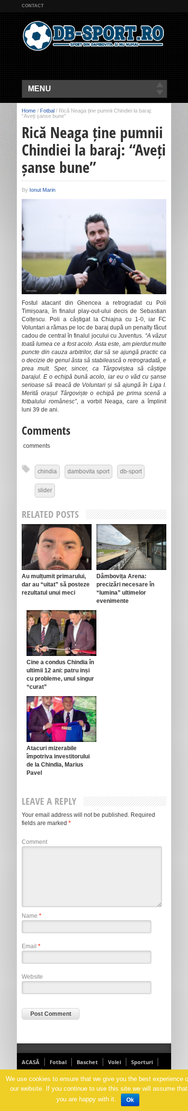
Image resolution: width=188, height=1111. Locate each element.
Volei (114, 1062)
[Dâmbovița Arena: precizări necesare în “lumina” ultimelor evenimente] (131, 547)
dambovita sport (88, 471)
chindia (47, 471)
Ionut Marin (42, 190)
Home (29, 111)
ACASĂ (31, 1062)
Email (31, 946)
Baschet (87, 1062)
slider (45, 490)
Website (32, 976)
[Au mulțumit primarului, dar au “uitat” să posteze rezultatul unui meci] (57, 547)
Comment (34, 842)
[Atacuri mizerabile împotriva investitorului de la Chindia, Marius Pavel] (61, 719)
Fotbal (47, 111)
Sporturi (142, 1062)
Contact (33, 5)
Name (31, 915)
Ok (130, 1100)
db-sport (131, 471)
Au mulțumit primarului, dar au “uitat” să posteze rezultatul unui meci (56, 584)
